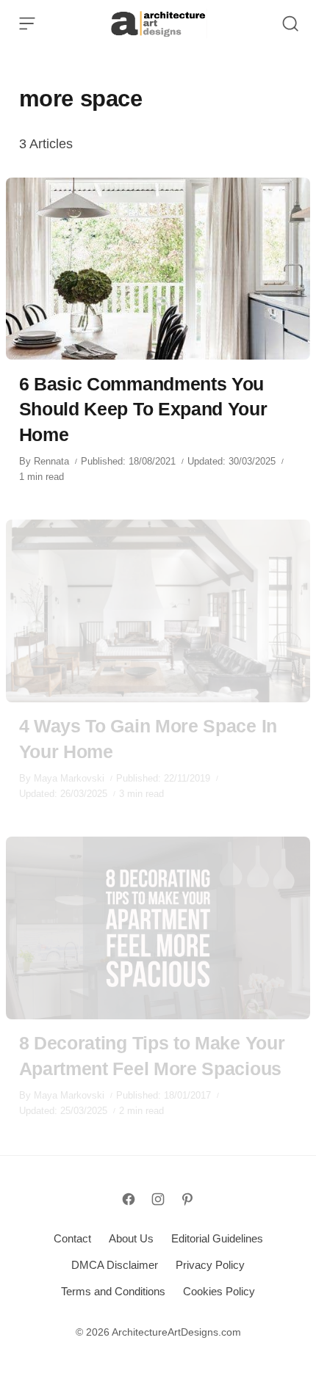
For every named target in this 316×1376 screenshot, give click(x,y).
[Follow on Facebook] (128, 1199)
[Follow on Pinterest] (187, 1199)
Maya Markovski (69, 778)
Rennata (51, 461)
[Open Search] (290, 23)
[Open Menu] (27, 23)
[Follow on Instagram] (158, 1199)
